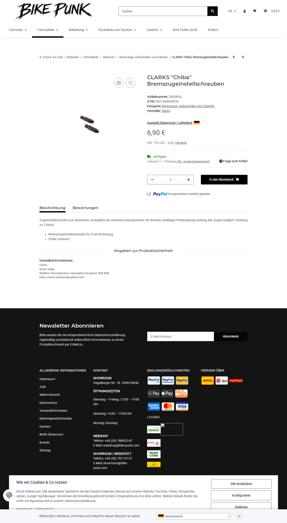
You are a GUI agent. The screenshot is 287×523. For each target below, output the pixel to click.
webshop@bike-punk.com (121, 445)
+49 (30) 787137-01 (119, 458)
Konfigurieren (241, 495)
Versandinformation (53, 410)
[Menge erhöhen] (189, 179)
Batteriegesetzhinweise (55, 418)
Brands (44, 442)
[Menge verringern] (152, 179)
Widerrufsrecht (49, 394)
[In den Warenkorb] (43, 71)
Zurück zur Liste (53, 57)
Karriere (44, 426)
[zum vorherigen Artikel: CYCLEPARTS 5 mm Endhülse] (233, 57)
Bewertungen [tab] (85, 208)
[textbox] (193, 516)
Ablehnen (241, 507)
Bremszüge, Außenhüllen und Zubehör (188, 106)
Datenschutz (45, 509)
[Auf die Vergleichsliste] (119, 83)
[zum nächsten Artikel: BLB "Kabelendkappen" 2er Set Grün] (243, 57)
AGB (42, 387)
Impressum (24, 509)
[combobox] (193, 516)
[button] (245, 11)
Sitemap (45, 450)
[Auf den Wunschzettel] (130, 83)
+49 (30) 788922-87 (119, 440)
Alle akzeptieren (241, 484)
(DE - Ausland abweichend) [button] (193, 161)
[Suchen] (212, 11)
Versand (181, 142)
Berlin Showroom (51, 434)
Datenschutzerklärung (109, 335)
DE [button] (230, 11)
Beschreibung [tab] (52, 208)
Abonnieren (231, 336)
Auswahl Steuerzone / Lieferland (170, 123)
